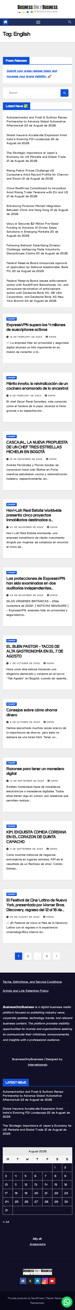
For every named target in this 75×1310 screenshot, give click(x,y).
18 (16, 1193)
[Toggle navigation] (38, 22)
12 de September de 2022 (27, 780)
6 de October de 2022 (25, 722)
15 (55, 1184)
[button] (69, 22)
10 (6, 1184)
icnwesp (11, 319)
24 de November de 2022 (27, 527)
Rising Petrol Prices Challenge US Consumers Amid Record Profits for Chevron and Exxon (37, 174)
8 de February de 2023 (26, 395)
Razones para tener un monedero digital (35, 771)
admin (52, 336)
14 (46, 1184)
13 (35, 1184)
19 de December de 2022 (27, 459)
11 (16, 1184)
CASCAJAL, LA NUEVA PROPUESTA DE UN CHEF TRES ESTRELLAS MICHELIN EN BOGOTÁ (37, 447)
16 (65, 1184)
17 (6, 1193)
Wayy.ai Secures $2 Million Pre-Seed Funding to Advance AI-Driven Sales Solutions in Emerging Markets (32, 227)
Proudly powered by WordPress (26, 1298)
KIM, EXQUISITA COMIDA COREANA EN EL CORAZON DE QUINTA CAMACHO (36, 837)
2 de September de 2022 (27, 848)
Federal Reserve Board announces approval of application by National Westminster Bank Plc (37, 267)
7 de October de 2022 (25, 663)
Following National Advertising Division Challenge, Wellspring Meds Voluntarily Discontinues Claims (33, 249)
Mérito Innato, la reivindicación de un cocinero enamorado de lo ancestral (37, 386)
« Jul (6, 1222)
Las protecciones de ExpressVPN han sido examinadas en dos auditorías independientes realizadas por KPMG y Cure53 (35, 585)
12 (26, 1184)
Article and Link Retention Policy (26, 990)
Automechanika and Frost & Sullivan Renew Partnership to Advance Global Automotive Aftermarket (37, 121)
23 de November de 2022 (27, 595)
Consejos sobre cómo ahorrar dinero (31, 712)
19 (26, 1193)
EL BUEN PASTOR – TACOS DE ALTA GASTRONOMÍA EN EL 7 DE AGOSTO (34, 651)
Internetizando (37, 1064)
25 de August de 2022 (25, 916)
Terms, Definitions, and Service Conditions (32, 982)
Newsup (59, 1298)
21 (46, 1193)
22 (56, 1193)
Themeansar (37, 1303)
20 (36, 1193)
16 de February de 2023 (26, 336)
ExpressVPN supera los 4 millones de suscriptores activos (35, 327)
